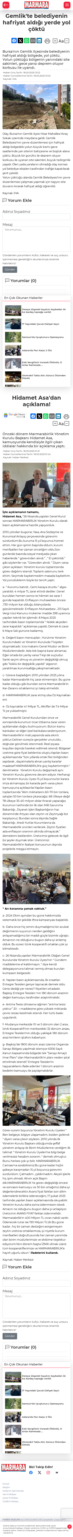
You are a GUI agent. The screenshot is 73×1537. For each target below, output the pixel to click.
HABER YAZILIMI (11, 1519)
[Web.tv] (56, 1472)
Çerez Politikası (10, 1498)
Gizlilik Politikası (11, 1501)
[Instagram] (48, 1472)
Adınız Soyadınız (16, 212)
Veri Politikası (9, 1494)
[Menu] (67, 5)
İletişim (6, 1487)
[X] (39, 1472)
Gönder (10, 269)
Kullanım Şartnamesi (13, 1491)
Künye (6, 1484)
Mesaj (7, 225)
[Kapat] (70, 1526)
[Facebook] (31, 1472)
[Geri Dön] (6, 5)
